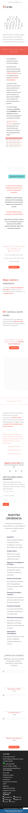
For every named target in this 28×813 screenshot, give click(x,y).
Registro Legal (7, 792)
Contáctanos (6, 779)
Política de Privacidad (9, 788)
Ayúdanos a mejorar (8, 775)
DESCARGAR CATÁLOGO (17, 176)
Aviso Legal (6, 773)
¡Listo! (5, 504)
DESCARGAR (14, 348)
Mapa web (6, 786)
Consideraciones (7, 777)
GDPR (4, 784)
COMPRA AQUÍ (13, 267)
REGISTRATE (14, 747)
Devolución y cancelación (10, 781)
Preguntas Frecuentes (9, 790)
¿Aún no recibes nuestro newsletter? (13, 478)
